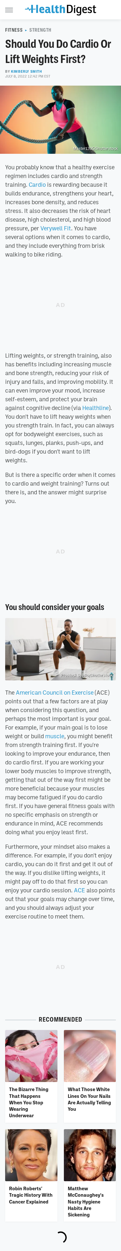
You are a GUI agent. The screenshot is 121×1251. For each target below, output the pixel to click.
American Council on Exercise (55, 692)
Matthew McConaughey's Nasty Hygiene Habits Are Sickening (86, 1201)
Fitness (14, 30)
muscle (54, 736)
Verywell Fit (55, 228)
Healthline (95, 407)
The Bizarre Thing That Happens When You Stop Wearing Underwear (28, 1102)
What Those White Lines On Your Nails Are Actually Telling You (89, 1099)
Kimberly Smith (26, 71)
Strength (40, 30)
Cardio (37, 184)
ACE (79, 890)
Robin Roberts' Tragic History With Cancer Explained (31, 1195)
